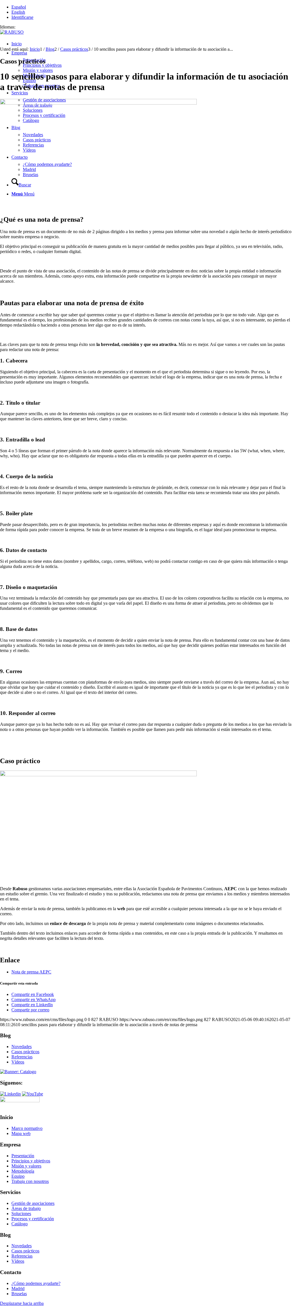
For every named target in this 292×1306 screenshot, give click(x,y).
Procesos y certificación (32, 1218)
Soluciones (21, 1213)
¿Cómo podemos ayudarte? (35, 1283)
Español (18, 7)
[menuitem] (151, 43)
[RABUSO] (12, 32)
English (18, 12)
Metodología (22, 1171)
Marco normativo (26, 1128)
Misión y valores (26, 1166)
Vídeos (17, 1062)
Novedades (21, 1046)
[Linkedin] (10, 1093)
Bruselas (19, 1293)
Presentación (22, 1155)
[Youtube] (32, 1093)
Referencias (22, 1056)
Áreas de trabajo (26, 1208)
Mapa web (21, 1133)
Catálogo (19, 1223)
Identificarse (22, 17)
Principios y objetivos (30, 1160)
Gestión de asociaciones (32, 1203)
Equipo (18, 1176)
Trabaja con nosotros (30, 1181)
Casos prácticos (25, 1051)
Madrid (18, 1288)
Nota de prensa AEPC (31, 971)
